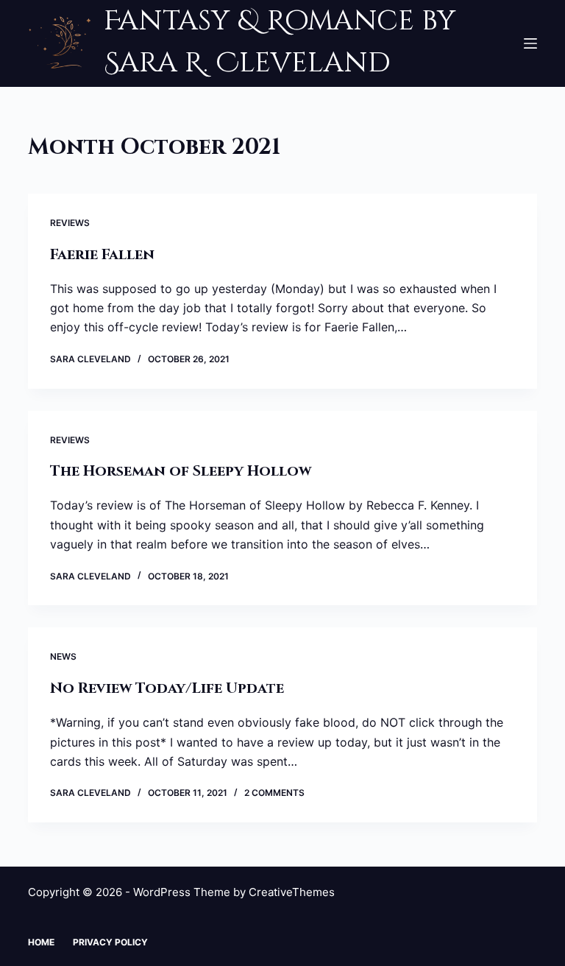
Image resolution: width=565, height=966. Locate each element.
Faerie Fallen (102, 254)
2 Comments (274, 792)
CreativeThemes (292, 892)
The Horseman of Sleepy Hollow (180, 471)
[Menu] (530, 43)
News (63, 656)
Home (41, 942)
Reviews (70, 222)
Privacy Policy (110, 942)
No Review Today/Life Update (167, 688)
